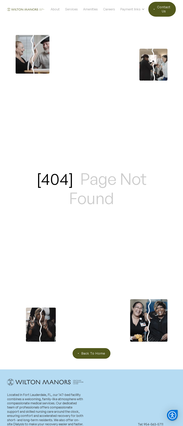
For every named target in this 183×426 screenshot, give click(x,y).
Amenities (90, 9)
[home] (25, 9)
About (55, 9)
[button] (132, 9)
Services (71, 9)
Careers (109, 9)
